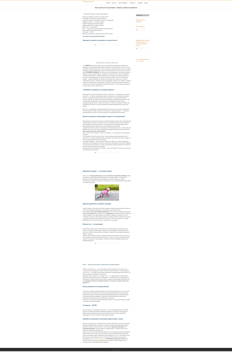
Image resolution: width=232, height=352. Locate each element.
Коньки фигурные (140, 26)
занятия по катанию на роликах (98, 338)
